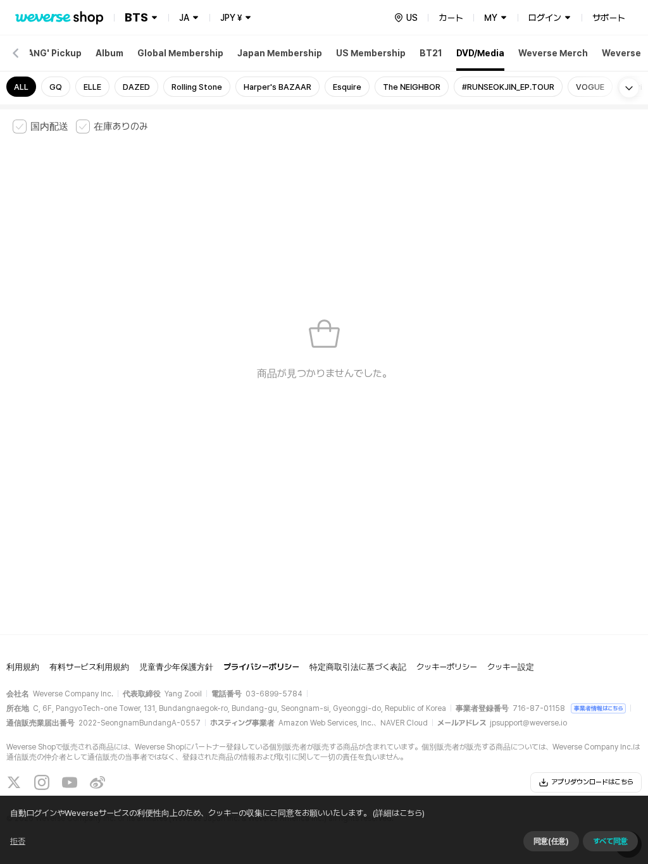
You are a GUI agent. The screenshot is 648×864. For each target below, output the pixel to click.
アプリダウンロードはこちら (592, 782)
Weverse (621, 53)
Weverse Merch (553, 53)
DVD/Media (480, 53)
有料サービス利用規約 (89, 667)
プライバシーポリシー (261, 667)
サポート (608, 18)
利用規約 (22, 667)
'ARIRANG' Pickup (43, 53)
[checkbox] (40, 126)
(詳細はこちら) (399, 813)
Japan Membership (279, 53)
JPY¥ (231, 18)
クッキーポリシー (446, 667)
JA (184, 18)
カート (451, 18)
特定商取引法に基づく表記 (357, 667)
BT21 (431, 53)
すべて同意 (610, 841)
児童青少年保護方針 (176, 667)
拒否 (17, 841)
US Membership (371, 53)
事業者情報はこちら (598, 708)
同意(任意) (551, 841)
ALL (21, 87)
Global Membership (180, 53)
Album (109, 53)
